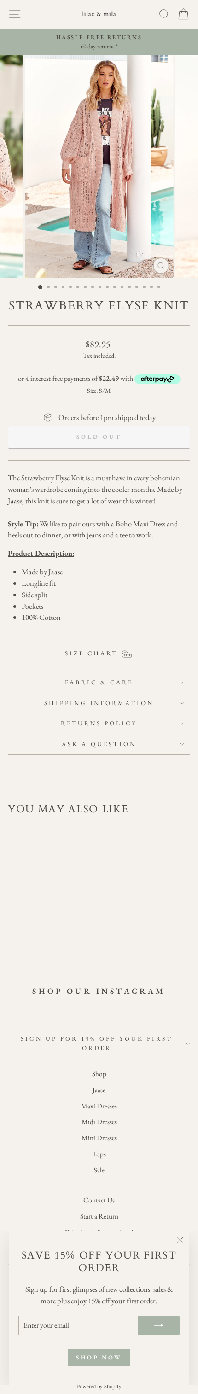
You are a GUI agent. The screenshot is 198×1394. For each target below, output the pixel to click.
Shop (99, 1074)
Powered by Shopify (99, 1386)
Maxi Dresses (99, 1106)
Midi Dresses (99, 1121)
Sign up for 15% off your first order (96, 1043)
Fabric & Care (99, 682)
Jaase (99, 1090)
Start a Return (99, 1216)
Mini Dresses (99, 1138)
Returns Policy (99, 723)
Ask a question (99, 744)
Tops (99, 1154)
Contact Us (99, 1200)
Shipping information (99, 703)
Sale (99, 1170)
